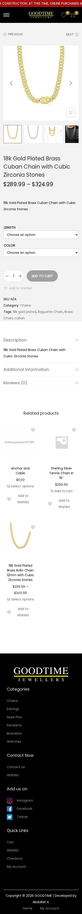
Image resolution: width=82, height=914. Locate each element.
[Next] (70, 83)
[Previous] (11, 83)
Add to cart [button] (64, 491)
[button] (17, 288)
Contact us (16, 767)
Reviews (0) (15, 383)
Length (9, 227)
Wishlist (13, 775)
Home (27, 908)
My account (16, 866)
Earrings (13, 709)
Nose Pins (14, 717)
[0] (63, 15)
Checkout (15, 858)
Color (9, 245)
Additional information (26, 369)
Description (14, 340)
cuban (19, 318)
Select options (22, 486)
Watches (14, 741)
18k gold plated (24, 312)
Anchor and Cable (20, 470)
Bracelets (14, 733)
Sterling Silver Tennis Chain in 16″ (61, 473)
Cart (10, 842)
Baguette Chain (50, 312)
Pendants (14, 725)
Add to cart (42, 276)
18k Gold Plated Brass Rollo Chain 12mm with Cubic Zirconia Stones (20, 572)
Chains (25, 305)
